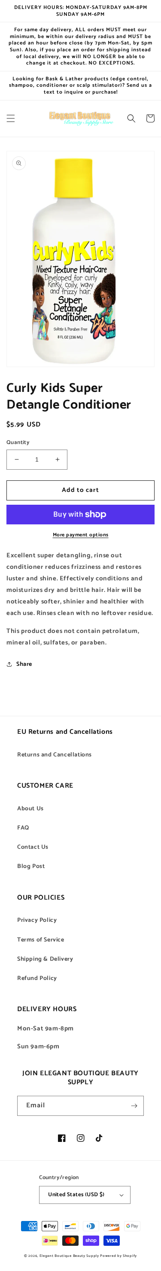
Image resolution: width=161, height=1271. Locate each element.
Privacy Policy (37, 920)
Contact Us (33, 847)
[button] (10, 118)
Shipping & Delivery (45, 959)
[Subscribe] (134, 1106)
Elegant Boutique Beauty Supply (69, 1256)
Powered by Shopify (118, 1256)
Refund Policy (37, 978)
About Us (30, 809)
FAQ (23, 828)
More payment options (81, 535)
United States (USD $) (76, 1194)
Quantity (18, 442)
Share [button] (24, 664)
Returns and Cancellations (54, 755)
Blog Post (31, 866)
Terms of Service (40, 940)
